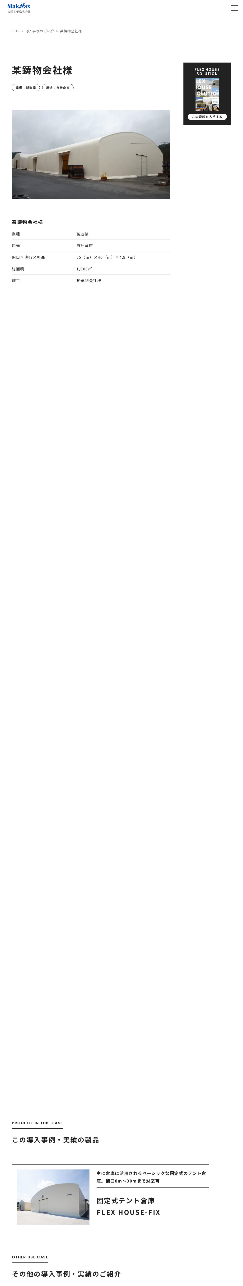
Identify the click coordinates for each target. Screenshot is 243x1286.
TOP (16, 31)
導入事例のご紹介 (40, 31)
